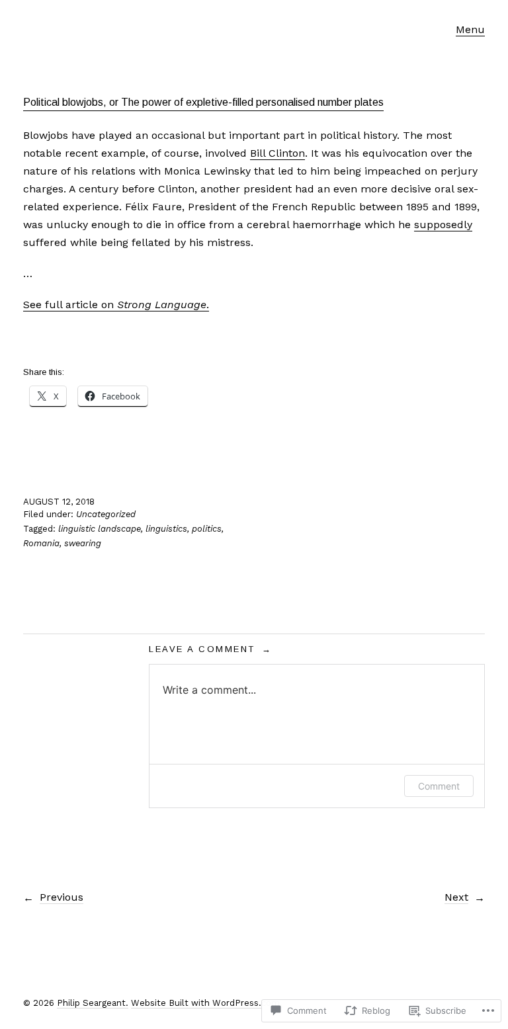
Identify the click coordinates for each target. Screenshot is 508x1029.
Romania (41, 543)
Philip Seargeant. (92, 1003)
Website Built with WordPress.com (205, 1003)
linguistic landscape (99, 529)
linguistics (166, 529)
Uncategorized (106, 514)
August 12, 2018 (59, 502)
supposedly (443, 224)
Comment (439, 786)
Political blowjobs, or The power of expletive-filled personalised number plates (203, 102)
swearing (82, 543)
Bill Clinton (277, 153)
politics (207, 529)
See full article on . (116, 304)
